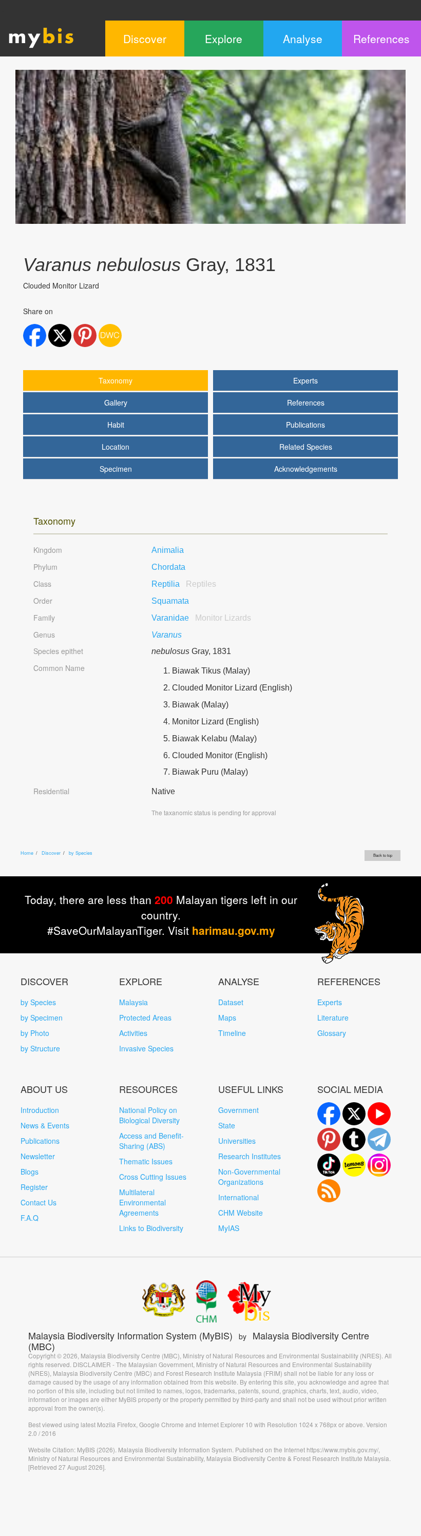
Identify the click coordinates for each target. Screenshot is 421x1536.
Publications (305, 424)
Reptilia (183, 584)
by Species (80, 853)
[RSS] (328, 1190)
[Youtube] (379, 1113)
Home (27, 853)
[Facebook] (328, 1113)
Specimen (116, 469)
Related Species (305, 446)
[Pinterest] (328, 1139)
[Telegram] (379, 1139)
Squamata (170, 601)
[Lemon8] (354, 1165)
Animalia (167, 550)
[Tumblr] (354, 1139)
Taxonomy (115, 380)
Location (115, 446)
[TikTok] (328, 1165)
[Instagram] (379, 1165)
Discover (51, 853)
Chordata (168, 567)
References (305, 402)
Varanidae (201, 617)
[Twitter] (354, 1113)
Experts (305, 380)
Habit (115, 424)
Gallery (115, 402)
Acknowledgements (305, 469)
